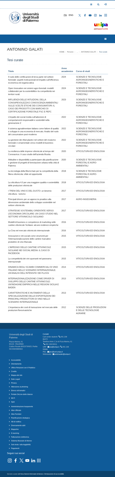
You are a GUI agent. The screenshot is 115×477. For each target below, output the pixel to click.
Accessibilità (16, 360)
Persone (70, 52)
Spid (13, 402)
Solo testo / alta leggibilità (21, 445)
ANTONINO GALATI (25, 49)
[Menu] (105, 39)
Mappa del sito (16, 375)
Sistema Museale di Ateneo (21, 441)
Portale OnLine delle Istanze (22, 394)
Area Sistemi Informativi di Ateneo (31, 474)
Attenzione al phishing (19, 387)
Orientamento (16, 364)
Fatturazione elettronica (20, 437)
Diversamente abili (18, 425)
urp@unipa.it (54, 347)
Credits (14, 371)
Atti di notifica (16, 422)
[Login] (105, 4)
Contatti (46, 334)
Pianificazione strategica (20, 418)
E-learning (15, 433)
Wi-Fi (13, 398)
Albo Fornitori (16, 414)
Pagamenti (15, 448)
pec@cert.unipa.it (56, 352)
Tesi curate (103, 52)
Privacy (14, 383)
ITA (65, 15)
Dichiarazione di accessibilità (54, 474)
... (77, 52)
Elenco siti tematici (18, 391)
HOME (61, 52)
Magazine (15, 429)
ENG (71, 15)
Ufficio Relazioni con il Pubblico (23, 368)
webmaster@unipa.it (62, 354)
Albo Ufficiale (16, 410)
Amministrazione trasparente (22, 407)
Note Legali (15, 379)
